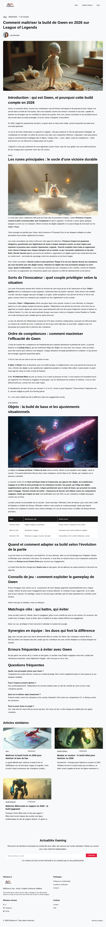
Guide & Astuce (87, 5)
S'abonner (91, 855)
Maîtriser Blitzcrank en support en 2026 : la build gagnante (27, 807)
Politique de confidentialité (61, 881)
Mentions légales (97, 920)
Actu (98, 5)
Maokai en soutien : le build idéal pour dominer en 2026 (76, 756)
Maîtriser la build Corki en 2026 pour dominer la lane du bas (24, 756)
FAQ (54, 908)
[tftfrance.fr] (10, 5)
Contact (55, 904)
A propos (56, 888)
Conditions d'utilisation (60, 884)
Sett (9, 637)
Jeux (76, 5)
